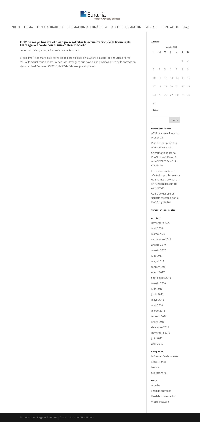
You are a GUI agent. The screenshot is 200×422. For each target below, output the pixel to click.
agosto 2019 (158, 245)
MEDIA (150, 27)
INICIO (15, 27)
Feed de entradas (161, 390)
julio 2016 (156, 289)
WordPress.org (160, 401)
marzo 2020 (158, 234)
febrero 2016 (159, 316)
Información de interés (59, 50)
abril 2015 (157, 343)
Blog (185, 27)
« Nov (154, 110)
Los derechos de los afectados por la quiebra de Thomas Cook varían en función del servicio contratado (165, 179)
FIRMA (28, 27)
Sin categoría (159, 373)
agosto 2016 (158, 283)
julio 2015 (156, 338)
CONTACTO (170, 27)
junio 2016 (157, 294)
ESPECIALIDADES (49, 27)
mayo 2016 (157, 299)
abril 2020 (157, 228)
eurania (28, 50)
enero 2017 (158, 272)
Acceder (155, 385)
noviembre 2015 (160, 332)
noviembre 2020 (160, 223)
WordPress (87, 417)
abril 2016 (157, 305)
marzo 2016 (158, 310)
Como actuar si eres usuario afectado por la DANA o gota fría (165, 198)
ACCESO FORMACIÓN (126, 27)
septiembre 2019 (161, 239)
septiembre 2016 (161, 277)
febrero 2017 (159, 267)
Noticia (76, 50)
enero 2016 (158, 321)
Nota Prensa (158, 361)
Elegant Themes (47, 417)
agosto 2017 (158, 250)
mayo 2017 (157, 261)
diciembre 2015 (160, 327)
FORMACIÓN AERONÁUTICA (87, 27)
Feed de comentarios (163, 396)
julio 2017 (156, 255)
